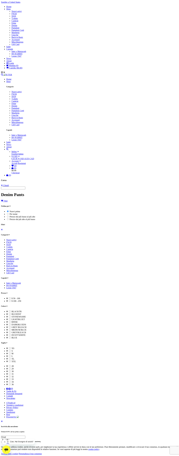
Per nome (13, 214)
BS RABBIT (17, 54)
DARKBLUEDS (18, 324)
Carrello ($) (15, 68)
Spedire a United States (10, 2)
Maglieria (15, 32)
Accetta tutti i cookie (9, 454)
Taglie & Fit (11, 391)
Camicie (15, 21)
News (8, 58)
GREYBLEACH (18, 332)
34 (12, 382)
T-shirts (15, 18)
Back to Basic (17, 37)
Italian (14, 151)
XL (12, 359)
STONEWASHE (18, 317)
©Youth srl (10, 403)
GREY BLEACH (18, 327)
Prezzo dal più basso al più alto (22, 217)
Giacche (15, 35)
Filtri (5, 201)
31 (12, 374)
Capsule (9, 49)
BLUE (14, 338)
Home (8, 7)
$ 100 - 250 (16, 301)
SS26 (14, 16)
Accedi (14, 163)
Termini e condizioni (14, 405)
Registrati (22, 163)
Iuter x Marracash (19, 51)
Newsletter (10, 398)
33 (12, 379)
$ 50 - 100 (15, 298)
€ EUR (15, 159)
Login (11, 63)
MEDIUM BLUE (18, 330)
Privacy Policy (12, 407)
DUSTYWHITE (18, 335)
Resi (8, 414)
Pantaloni (15, 28)
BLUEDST (16, 314)
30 (12, 371)
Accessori (16, 40)
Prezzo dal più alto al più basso (22, 219)
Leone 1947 (16, 56)
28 (12, 366)
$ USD (15, 156)
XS (12, 348)
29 (12, 369)
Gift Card (15, 44)
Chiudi (6, 185)
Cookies (9, 410)
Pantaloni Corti (18, 30)
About (9, 61)
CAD (31, 159)
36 (12, 384)
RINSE (14, 322)
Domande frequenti (14, 393)
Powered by (11, 417)
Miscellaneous (17, 42)
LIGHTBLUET (18, 319)
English (15, 154)
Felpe (14, 23)
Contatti (9, 396)
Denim (14, 25)
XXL (13, 361)
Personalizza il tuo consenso (30, 454)
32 (12, 376)
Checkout (16, 173)
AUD (26, 159)
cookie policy (93, 449)
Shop (8, 9)
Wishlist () (13, 65)
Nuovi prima (14, 211)
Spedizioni (10, 412)
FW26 (14, 14)
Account (15, 161)
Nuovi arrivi (17, 11)
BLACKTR (16, 311)
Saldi (8, 47)
